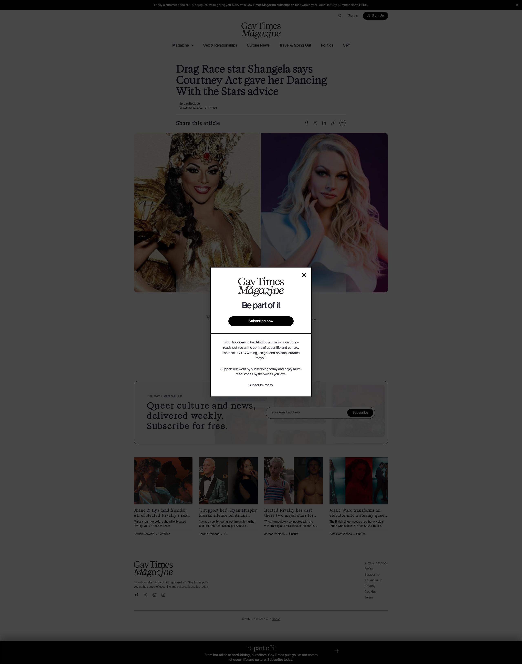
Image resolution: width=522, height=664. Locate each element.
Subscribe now (261, 321)
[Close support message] (304, 275)
